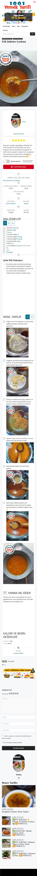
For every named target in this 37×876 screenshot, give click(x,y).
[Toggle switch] (6, 161)
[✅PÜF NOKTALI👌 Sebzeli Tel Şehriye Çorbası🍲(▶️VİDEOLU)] (6, 820)
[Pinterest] (15, 47)
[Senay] (19, 763)
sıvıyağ (19, 237)
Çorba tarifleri (18, 653)
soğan (14, 230)
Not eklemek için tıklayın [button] (11, 180)
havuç (9, 232)
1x (5, 223)
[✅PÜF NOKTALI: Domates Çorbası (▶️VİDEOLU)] (6, 854)
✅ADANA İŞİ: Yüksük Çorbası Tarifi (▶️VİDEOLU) (22, 833)
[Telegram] (24, 47)
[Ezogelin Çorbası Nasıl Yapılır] (19, 796)
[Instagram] (19, 778)
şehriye (16, 228)
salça (18, 241)
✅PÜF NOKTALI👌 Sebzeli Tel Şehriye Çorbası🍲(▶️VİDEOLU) (23, 821)
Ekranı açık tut (15, 161)
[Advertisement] (18, 292)
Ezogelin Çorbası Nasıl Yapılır (15, 811)
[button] (13, 140)
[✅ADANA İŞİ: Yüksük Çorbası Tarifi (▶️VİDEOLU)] (6, 832)
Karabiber (9, 252)
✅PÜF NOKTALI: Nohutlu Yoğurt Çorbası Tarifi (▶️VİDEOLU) (23, 844)
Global (26, 203)
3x (13, 223)
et (13, 243)
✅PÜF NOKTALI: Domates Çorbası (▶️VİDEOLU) (23, 854)
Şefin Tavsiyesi (17, 38)
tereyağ (19, 239)
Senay (24, 121)
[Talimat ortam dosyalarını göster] (28, 317)
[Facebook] (10, 47)
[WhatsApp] (19, 47)
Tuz (7, 250)
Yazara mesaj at (18, 134)
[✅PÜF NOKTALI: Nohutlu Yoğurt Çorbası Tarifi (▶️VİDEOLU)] (6, 843)
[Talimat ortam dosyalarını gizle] (32, 317)
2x (9, 223)
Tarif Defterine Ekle (19, 167)
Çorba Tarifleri (7, 38)
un (18, 234)
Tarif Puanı (5, 694)
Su (7, 248)
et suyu (17, 246)
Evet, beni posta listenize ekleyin (12, 742)
